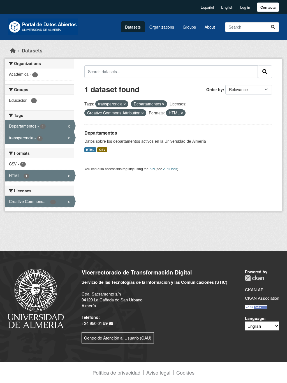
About (210, 27)
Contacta (268, 7)
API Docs (170, 168)
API (152, 168)
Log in (245, 7)
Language (254, 318)
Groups (189, 27)
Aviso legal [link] (158, 372)
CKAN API (255, 289)
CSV (102, 149)
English (227, 7)
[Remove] (125, 104)
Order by (214, 89)
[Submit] (273, 27)
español (207, 7)
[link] (268, 7)
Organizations (161, 27)
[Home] (13, 50)
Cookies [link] (185, 372)
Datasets (133, 27)
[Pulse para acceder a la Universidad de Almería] (36, 298)
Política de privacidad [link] (116, 372)
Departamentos (100, 133)
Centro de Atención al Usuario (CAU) (117, 338)
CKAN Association (262, 298)
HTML (90, 149)
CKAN (254, 278)
